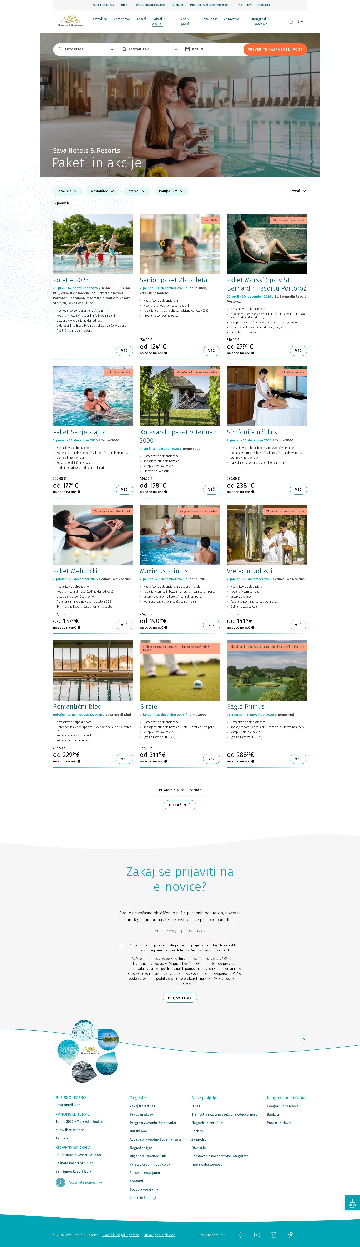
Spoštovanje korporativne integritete (219, 1156)
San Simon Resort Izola (73, 1172)
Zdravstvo (231, 19)
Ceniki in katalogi (143, 1198)
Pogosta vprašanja (144, 1189)
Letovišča (100, 19)
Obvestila (198, 1148)
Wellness (211, 19)
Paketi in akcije (159, 21)
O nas (195, 1106)
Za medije (198, 1139)
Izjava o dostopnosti (206, 1164)
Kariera (197, 1131)
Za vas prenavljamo (145, 1173)
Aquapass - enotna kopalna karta (155, 1139)
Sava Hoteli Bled (68, 1105)
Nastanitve (121, 19)
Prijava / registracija (257, 5)
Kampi (141, 19)
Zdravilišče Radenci (70, 1130)
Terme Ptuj (64, 1138)
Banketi (273, 1114)
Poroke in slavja (279, 1123)
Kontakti (177, 5)
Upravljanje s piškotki (159, 1235)
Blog (124, 5)
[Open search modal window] (291, 22)
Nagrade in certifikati (207, 1123)
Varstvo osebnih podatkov (150, 1164)
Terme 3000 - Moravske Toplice (79, 1122)
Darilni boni (139, 1131)
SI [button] (299, 22)
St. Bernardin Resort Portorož (78, 1155)
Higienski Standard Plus (148, 1156)
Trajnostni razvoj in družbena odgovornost (224, 1114)
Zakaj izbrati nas (103, 5)
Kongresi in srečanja (261, 21)
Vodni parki (185, 21)
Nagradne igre (141, 1148)
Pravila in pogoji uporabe (120, 1235)
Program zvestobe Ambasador (210, 5)
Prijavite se (180, 998)
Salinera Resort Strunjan (74, 1163)
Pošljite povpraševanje (149, 5)
